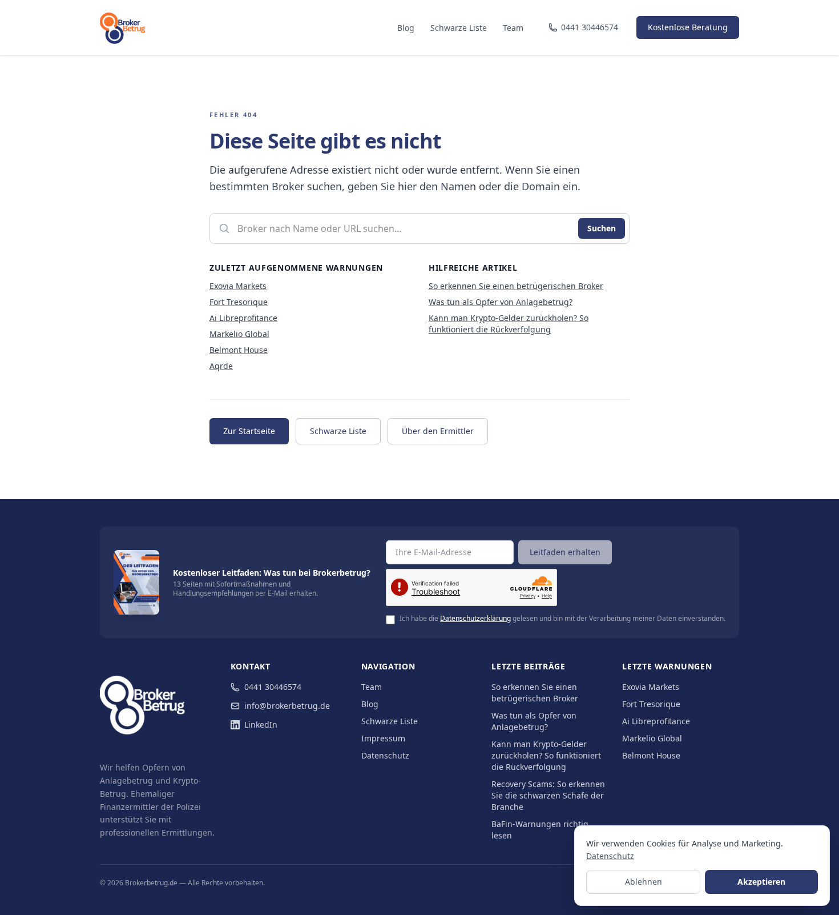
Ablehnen (643, 881)
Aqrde (221, 365)
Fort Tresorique (238, 301)
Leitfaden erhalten (565, 552)
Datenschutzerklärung (475, 618)
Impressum (383, 738)
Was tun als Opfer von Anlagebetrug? (500, 301)
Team (513, 27)
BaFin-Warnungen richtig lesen (539, 829)
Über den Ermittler (438, 431)
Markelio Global (239, 333)
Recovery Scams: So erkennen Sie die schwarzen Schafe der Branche (548, 795)
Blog (405, 27)
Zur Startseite (249, 431)
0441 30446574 (272, 686)
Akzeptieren (761, 881)
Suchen (601, 228)
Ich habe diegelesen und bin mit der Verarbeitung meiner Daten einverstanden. (562, 618)
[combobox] (419, 228)
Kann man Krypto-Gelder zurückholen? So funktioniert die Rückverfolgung (508, 323)
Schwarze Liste (458, 27)
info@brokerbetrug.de (287, 705)
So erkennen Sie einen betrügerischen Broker (516, 285)
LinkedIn (260, 724)
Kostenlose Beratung (688, 27)
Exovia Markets (238, 285)
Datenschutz (385, 755)
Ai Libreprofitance (243, 317)
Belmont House (238, 349)
